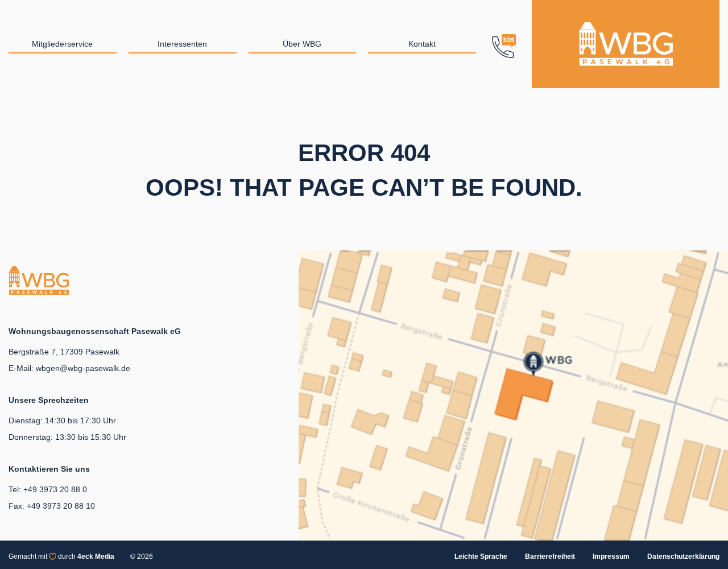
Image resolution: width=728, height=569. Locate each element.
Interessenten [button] (182, 43)
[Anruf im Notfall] (504, 44)
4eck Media (95, 556)
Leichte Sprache (480, 556)
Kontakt (422, 43)
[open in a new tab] (513, 394)
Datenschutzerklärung (683, 556)
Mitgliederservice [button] (62, 43)
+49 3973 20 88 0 (55, 489)
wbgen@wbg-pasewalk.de (83, 368)
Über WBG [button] (302, 43)
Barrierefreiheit (550, 556)
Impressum (611, 556)
